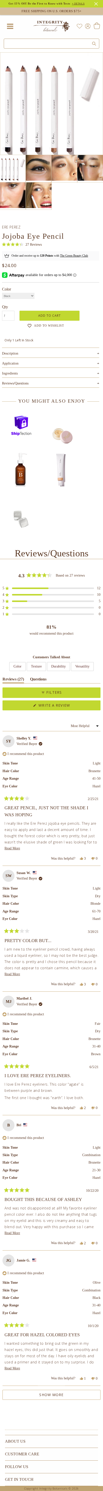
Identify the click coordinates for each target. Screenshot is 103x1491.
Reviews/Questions (15, 383)
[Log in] (87, 26)
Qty (5, 307)
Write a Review (63, 706)
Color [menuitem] (18, 666)
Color (6, 289)
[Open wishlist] (80, 26)
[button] (22, 244)
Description (50, 353)
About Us (15, 1441)
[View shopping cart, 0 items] (96, 26)
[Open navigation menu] (10, 26)
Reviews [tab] (13, 680)
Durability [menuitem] (58, 666)
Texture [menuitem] (36, 666)
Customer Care (22, 1454)
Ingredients (50, 373)
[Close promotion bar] (97, 3)
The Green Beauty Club (74, 255)
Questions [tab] (38, 680)
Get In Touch (19, 1479)
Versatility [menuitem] (82, 666)
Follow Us (16, 1467)
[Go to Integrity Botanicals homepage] (52, 26)
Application (50, 363)
